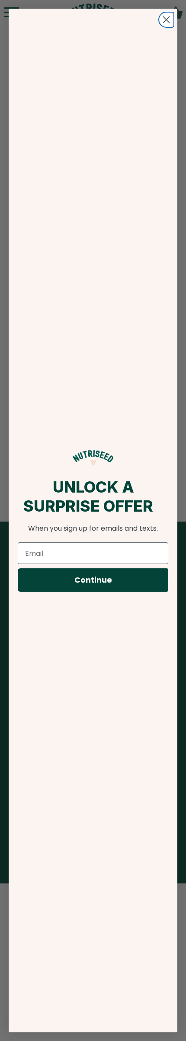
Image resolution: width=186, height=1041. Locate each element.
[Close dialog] (166, 19)
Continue (93, 579)
